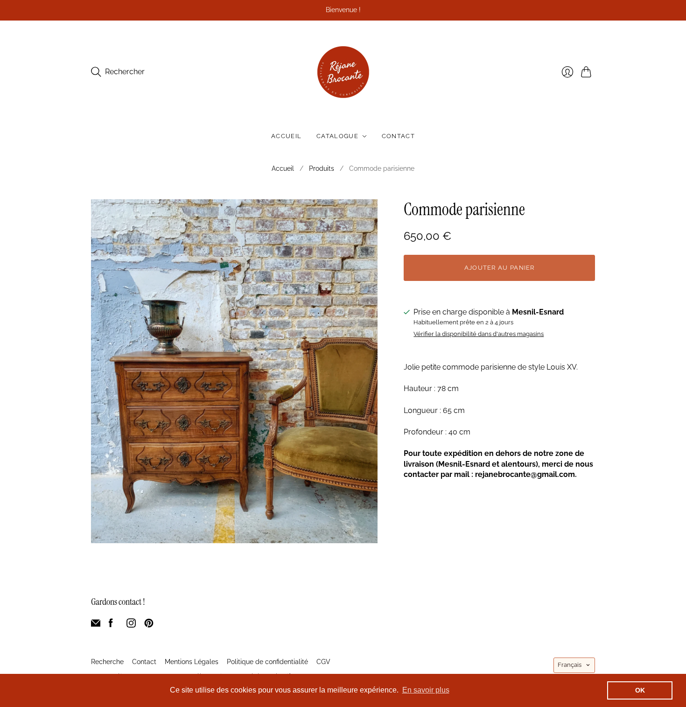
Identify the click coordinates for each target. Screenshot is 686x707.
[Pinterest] (149, 625)
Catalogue (337, 136)
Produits (321, 168)
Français (569, 664)
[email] (95, 625)
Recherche (107, 661)
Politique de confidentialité (267, 661)
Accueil (286, 136)
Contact (398, 136)
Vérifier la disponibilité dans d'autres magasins (478, 334)
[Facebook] (111, 625)
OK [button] (640, 690)
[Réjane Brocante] (343, 72)
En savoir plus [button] (425, 690)
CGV (323, 661)
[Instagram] (131, 625)
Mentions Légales (191, 661)
